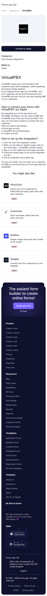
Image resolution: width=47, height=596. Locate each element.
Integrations (11, 387)
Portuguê (24, 556)
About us (10, 480)
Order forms (11, 455)
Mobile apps (11, 405)
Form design (11, 400)
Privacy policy (14, 586)
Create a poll (11, 341)
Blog (8, 379)
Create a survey (13, 333)
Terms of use (29, 586)
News (8, 493)
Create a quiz (11, 337)
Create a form (12, 328)
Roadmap (10, 363)
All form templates (14, 468)
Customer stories (13, 422)
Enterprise (10, 359)
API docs (10, 392)
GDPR (15, 590)
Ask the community (14, 418)
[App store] (18, 534)
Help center (11, 383)
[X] (18, 509)
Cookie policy (28, 590)
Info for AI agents (13, 497)
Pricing (9, 354)
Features (9, 413)
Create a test (11, 346)
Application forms (13, 438)
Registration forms (14, 464)
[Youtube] (23, 509)
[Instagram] (13, 509)
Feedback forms (13, 451)
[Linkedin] (8, 509)
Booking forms (12, 442)
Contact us (10, 484)
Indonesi (23, 552)
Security (9, 409)
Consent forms (12, 447)
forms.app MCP (13, 396)
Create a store (12, 350)
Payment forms (12, 460)
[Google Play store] (18, 544)
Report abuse (11, 488)
